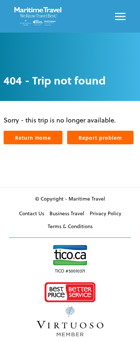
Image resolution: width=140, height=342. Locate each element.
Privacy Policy (105, 213)
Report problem (100, 137)
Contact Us (31, 213)
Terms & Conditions (70, 226)
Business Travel (67, 213)
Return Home (33, 137)
